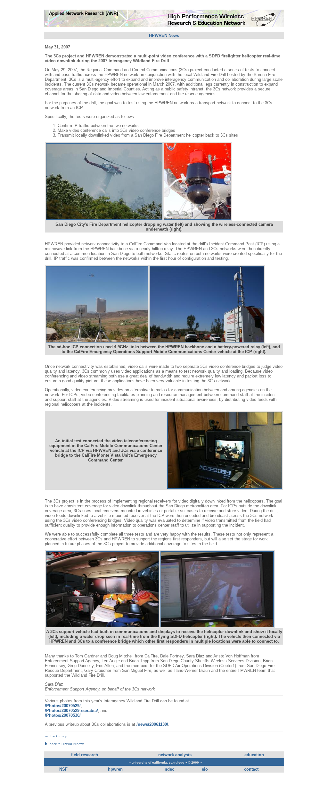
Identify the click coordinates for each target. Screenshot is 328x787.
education (254, 754)
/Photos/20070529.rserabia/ (71, 710)
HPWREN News (164, 35)
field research (84, 754)
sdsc (169, 769)
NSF (63, 769)
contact (251, 769)
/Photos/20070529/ (63, 705)
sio (205, 769)
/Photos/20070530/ (63, 715)
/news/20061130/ (152, 724)
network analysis (175, 754)
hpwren (115, 769)
